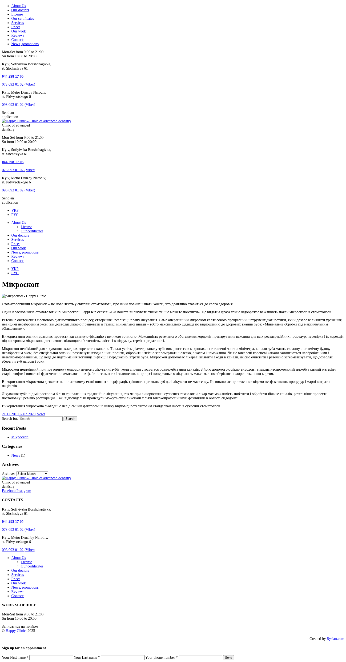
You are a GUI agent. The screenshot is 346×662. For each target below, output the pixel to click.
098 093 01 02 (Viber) (18, 105)
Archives (8, 474)
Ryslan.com (335, 639)
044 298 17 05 (13, 76)
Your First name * (15, 657)
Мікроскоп (19, 437)
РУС (15, 215)
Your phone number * (161, 657)
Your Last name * (87, 657)
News (40, 414)
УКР (15, 210)
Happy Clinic (16, 631)
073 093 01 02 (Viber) (18, 84)
